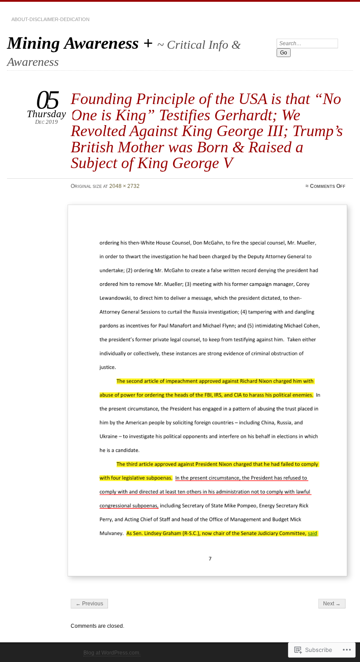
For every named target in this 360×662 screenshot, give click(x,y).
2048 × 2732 (124, 186)
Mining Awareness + (82, 42)
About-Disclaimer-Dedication (50, 19)
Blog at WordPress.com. (111, 653)
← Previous (89, 604)
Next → (332, 604)
